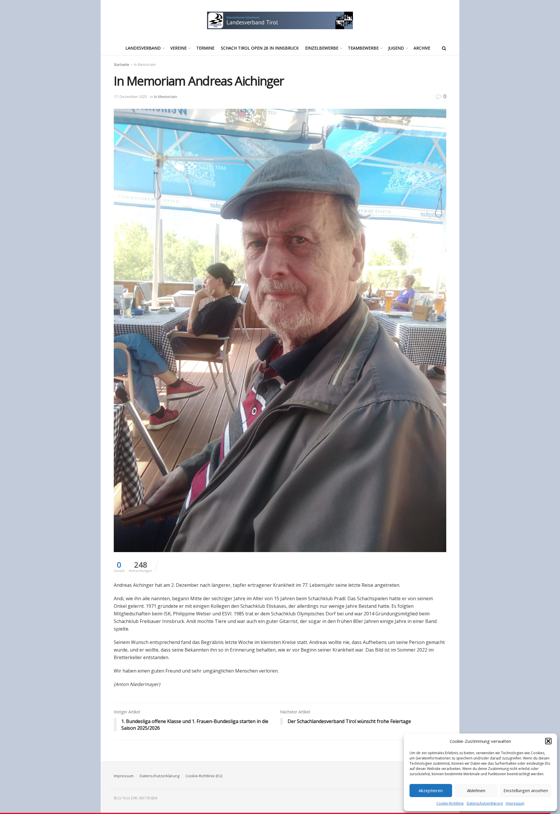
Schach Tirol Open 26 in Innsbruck (260, 48)
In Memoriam (145, 64)
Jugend (396, 48)
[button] (548, 741)
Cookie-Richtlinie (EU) (204, 775)
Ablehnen (476, 790)
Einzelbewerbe (321, 48)
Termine (205, 48)
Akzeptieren (431, 790)
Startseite (121, 64)
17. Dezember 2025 (130, 96)
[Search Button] (444, 48)
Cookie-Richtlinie (450, 803)
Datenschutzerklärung (485, 803)
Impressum (515, 803)
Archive (422, 48)
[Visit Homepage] (280, 20)
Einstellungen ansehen (525, 790)
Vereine (178, 48)
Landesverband (143, 48)
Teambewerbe (363, 48)
